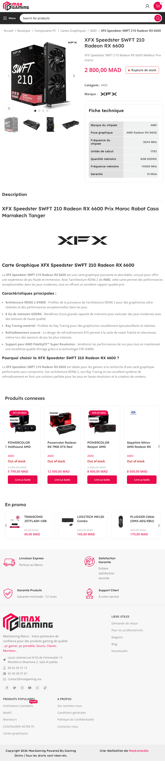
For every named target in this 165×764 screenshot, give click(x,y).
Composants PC (45, 31)
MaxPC (7, 713)
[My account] (147, 6)
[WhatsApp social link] (37, 688)
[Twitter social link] (14, 688)
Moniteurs (10, 719)
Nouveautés (119, 651)
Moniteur (9, 651)
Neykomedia (138, 751)
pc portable (27, 646)
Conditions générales (71, 713)
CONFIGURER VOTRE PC (19, 726)
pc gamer (11, 646)
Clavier (51, 646)
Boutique (24, 31)
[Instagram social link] (22, 688)
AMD (94, 31)
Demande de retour (124, 623)
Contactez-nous (67, 726)
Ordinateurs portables (20, 705)
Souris (40, 646)
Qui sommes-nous (69, 706)
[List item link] (35, 659)
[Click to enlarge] (9, 108)
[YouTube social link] (30, 688)
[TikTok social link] (45, 688)
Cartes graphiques (15, 733)
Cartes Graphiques (73, 31)
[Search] (157, 18)
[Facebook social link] (7, 688)
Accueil (9, 31)
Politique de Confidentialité (75, 719)
